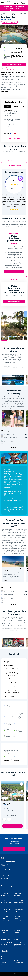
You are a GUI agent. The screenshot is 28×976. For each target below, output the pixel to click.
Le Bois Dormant (5, 893)
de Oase (16, 891)
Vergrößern (20, 382)
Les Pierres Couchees (19, 916)
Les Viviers (3, 923)
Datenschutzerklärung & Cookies (19, 959)
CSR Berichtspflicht (18, 962)
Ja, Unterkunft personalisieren (14, 272)
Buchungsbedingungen (6, 942)
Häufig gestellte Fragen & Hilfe (19, 945)
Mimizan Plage (4, 930)
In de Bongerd (4, 888)
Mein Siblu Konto (5, 944)
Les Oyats (16, 932)
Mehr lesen (4, 91)
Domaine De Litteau (18, 902)
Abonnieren (14, 849)
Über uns (3, 959)
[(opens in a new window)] (2, 876)
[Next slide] (25, 37)
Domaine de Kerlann (6, 902)
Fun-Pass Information (19, 942)
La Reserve (16, 918)
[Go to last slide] (3, 37)
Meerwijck (3, 891)
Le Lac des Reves (5, 911)
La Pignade (3, 918)
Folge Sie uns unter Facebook (14, 165)
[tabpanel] (14, 458)
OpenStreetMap (10, 927)
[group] (13, 380)
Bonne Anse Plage (18, 895)
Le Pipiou (3, 932)
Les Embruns (17, 923)
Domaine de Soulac (5, 909)
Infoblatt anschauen (9, 696)
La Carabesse (4, 897)
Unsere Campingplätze (4, 14)
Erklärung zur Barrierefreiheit (4, 951)
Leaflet (4, 927)
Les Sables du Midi (5, 920)
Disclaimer (3, 962)
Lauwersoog (17, 888)
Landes (20, 13)
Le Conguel (3, 900)
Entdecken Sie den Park (12, 826)
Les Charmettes (17, 897)
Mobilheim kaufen (18, 948)
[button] (15, 468)
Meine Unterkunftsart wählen (14, 64)
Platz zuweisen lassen (14, 301)
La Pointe (3, 935)
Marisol (3, 914)
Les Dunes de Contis (18, 909)
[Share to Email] (10, 68)
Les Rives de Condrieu (19, 920)
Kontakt (3, 948)
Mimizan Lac (17, 930)
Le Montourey (4, 916)
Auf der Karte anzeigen (9, 22)
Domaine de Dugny (18, 900)
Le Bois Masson (17, 893)
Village (7, 106)
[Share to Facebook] (7, 68)
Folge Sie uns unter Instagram (15, 160)
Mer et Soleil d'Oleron (19, 914)
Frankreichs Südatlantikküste (14, 14)
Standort (16, 106)
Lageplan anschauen (14, 138)
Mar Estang (16, 911)
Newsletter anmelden (6, 964)
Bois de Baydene (5, 895)
